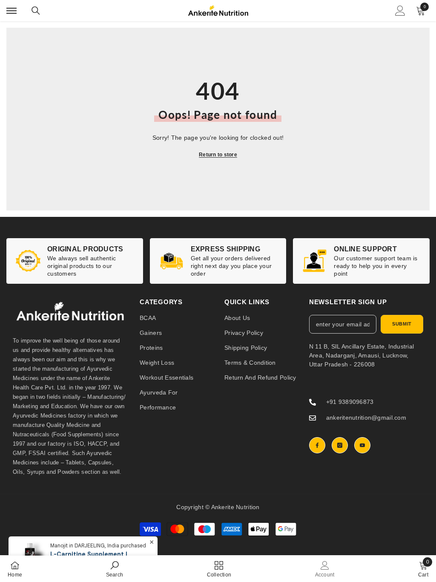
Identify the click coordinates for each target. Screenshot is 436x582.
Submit (401, 323)
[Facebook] (317, 445)
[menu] (11, 11)
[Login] (400, 11)
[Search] (36, 11)
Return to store (218, 155)
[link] (74, 261)
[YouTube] (362, 445)
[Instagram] (340, 445)
